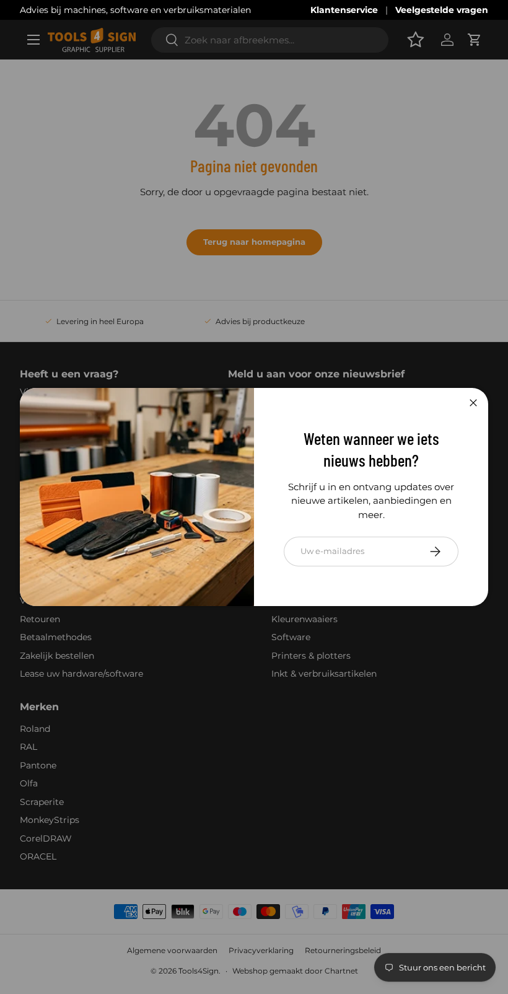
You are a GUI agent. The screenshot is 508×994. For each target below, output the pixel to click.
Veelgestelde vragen (441, 10)
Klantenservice (344, 10)
